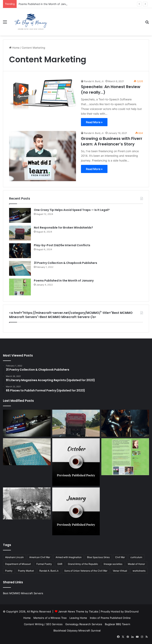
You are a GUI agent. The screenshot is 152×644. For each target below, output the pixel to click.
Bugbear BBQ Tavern (117, 624)
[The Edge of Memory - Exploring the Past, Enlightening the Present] (31, 22)
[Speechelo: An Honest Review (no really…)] (42, 94)
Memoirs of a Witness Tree (50, 617)
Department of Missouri (18, 563)
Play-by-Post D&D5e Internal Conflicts (62, 245)
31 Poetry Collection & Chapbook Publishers (65, 263)
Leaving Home (78, 617)
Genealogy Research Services (83, 624)
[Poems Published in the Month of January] (20, 287)
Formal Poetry (44, 563)
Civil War (120, 557)
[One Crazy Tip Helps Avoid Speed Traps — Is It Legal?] (20, 215)
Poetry (8, 570)
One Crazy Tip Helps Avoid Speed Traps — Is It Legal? (72, 210)
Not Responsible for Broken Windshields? (63, 228)
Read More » (94, 122)
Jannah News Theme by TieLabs (78, 611)
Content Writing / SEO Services (43, 624)
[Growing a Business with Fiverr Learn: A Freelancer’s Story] (42, 156)
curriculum (136, 557)
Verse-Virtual (120, 570)
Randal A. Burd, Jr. (94, 81)
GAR (59, 563)
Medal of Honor (136, 563)
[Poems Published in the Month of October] (76, 462)
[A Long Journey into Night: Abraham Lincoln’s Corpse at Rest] (27, 503)
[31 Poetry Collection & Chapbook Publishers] (20, 268)
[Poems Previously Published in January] (76, 511)
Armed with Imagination (69, 557)
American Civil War (39, 557)
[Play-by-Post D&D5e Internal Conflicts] (20, 250)
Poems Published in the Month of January (44, 4)
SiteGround (131, 611)
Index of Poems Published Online (110, 617)
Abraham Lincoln (14, 557)
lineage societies (113, 563)
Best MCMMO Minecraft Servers (23, 593)
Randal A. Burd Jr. (49, 570)
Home (15, 47)
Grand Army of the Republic (83, 563)
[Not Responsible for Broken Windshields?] (20, 233)
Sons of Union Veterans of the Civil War (85, 570)
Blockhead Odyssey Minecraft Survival (77, 630)
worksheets (139, 570)
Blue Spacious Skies (98, 557)
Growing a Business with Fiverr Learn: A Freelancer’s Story (111, 141)
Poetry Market (26, 570)
